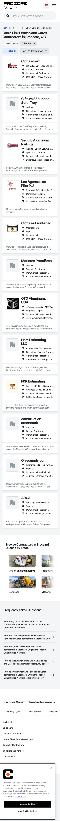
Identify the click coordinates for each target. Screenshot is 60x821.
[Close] (51, 768)
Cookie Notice (20, 796)
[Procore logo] (15, 4)
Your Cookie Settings (27, 811)
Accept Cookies (27, 804)
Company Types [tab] (12, 711)
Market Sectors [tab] (34, 711)
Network (11, 7)
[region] (27, 791)
